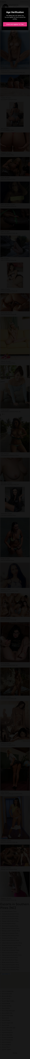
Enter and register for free (15, 24)
